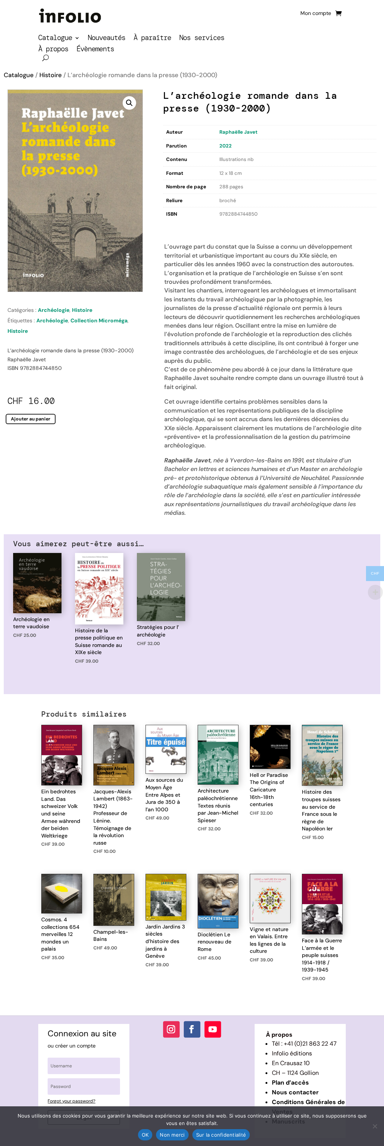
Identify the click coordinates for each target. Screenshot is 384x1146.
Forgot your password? (71, 1101)
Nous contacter (295, 1092)
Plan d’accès (290, 1082)
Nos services (201, 38)
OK (145, 1135)
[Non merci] (374, 1126)
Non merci (172, 1135)
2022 (225, 146)
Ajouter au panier (30, 419)
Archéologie (53, 310)
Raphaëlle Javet (238, 132)
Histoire (50, 75)
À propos (53, 50)
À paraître (152, 38)
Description (178, 227)
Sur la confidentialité (221, 1135)
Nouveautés (106, 38)
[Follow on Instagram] (171, 1029)
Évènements (95, 50)
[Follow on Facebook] (192, 1029)
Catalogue (55, 38)
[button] (129, 103)
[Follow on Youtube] (212, 1029)
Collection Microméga (99, 320)
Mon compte (315, 13)
